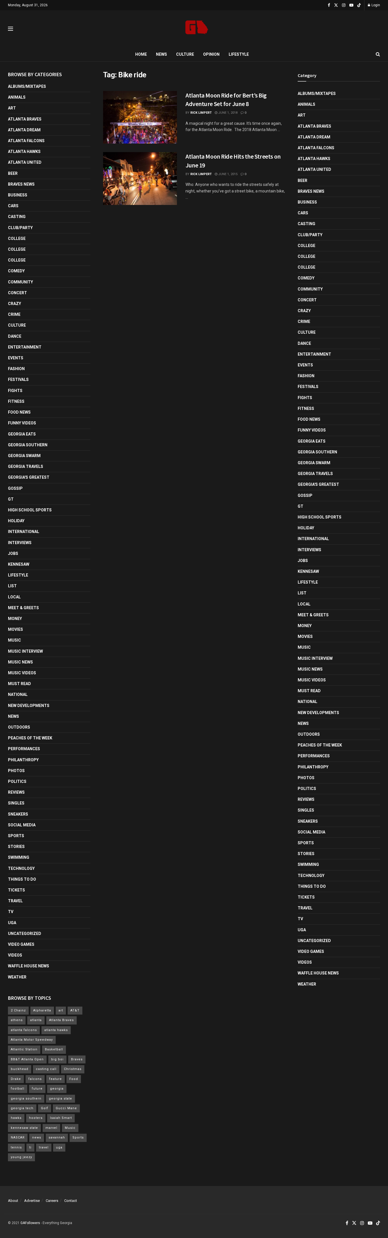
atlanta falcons (24, 1030)
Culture (185, 54)
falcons (35, 1079)
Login (375, 5)
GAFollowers (30, 1223)
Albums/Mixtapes (27, 86)
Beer (13, 173)
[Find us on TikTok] (359, 5)
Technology (21, 868)
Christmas (73, 1069)
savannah (57, 1137)
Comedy (16, 271)
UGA (12, 922)
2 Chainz (18, 1010)
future (37, 1088)
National (18, 694)
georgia (57, 1088)
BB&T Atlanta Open (27, 1059)
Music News (20, 662)
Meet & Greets (23, 607)
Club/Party (20, 227)
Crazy (14, 303)
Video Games (21, 944)
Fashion (16, 368)
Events (15, 358)
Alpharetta (42, 1010)
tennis (16, 1147)
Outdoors (19, 727)
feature (55, 1079)
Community (20, 282)
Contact (70, 1200)
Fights (15, 390)
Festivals (18, 379)
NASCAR (18, 1137)
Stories (16, 846)
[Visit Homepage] (196, 28)
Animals (17, 97)
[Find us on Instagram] (343, 5)
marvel (51, 1128)
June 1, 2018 (227, 113)
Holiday (16, 521)
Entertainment (24, 347)
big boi (57, 1059)
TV (10, 911)
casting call (46, 1069)
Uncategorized (24, 933)
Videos (15, 955)
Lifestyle (239, 54)
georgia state (60, 1098)
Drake (16, 1079)
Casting (17, 216)
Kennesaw (18, 564)
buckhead (19, 1069)
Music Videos (22, 673)
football (17, 1088)
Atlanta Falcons (26, 140)
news (36, 1137)
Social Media (22, 825)
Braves (77, 1059)
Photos (16, 770)
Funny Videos (22, 423)
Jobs (13, 553)
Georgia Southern (27, 445)
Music (14, 640)
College (17, 238)
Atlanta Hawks (24, 151)
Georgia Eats (22, 434)
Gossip (15, 488)
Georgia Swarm (24, 455)
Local (14, 597)
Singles (16, 803)
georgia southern (26, 1098)
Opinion (211, 54)
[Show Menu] (10, 29)
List (12, 586)
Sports (16, 835)
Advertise (32, 1200)
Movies (15, 629)
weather (17, 977)
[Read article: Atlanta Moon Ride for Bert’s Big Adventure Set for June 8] (140, 117)
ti (30, 1147)
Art (12, 108)
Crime (14, 314)
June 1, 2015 (227, 174)
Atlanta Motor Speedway (32, 1040)
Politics (17, 781)
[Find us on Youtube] (351, 5)
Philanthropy (23, 760)
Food (73, 1079)
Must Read (19, 683)
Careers (52, 1200)
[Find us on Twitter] (336, 5)
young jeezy (21, 1157)
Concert (17, 293)
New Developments (28, 705)
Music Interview (25, 651)
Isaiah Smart (61, 1118)
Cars (13, 206)
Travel (15, 901)
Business (17, 195)
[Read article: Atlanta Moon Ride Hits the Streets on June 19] (140, 178)
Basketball (54, 1049)
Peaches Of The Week (30, 738)
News (161, 54)
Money (15, 618)
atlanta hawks (56, 1030)
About (13, 1200)
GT (11, 499)
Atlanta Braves (24, 119)
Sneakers (18, 814)
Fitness (16, 401)
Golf (44, 1108)
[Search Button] (378, 54)
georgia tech (22, 1108)
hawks (16, 1118)
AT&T (75, 1010)
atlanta (36, 1020)
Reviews (16, 792)
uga (59, 1147)
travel (44, 1147)
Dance (14, 336)
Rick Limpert (201, 113)
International (23, 531)
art (61, 1010)
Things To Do (22, 879)
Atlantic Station (24, 1049)
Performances (24, 748)
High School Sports (30, 510)
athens (17, 1020)
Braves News (21, 184)
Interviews (20, 542)
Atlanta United (24, 162)
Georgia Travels (25, 466)
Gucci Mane (66, 1108)
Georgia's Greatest (28, 477)
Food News (19, 412)
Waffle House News (28, 966)
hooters (36, 1118)
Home (141, 54)
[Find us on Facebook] (329, 5)
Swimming (18, 857)
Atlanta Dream (24, 130)
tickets (16, 890)
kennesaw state (24, 1128)
